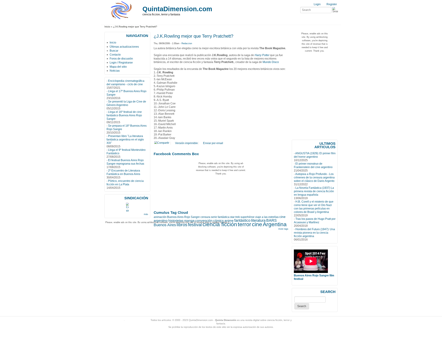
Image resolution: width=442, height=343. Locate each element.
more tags (283, 229)
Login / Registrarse (121, 62)
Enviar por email (213, 143)
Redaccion (186, 43)
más (146, 214)
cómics (218, 220)
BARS (271, 220)
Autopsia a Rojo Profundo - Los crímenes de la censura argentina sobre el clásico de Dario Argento (314, 177)
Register (331, 4)
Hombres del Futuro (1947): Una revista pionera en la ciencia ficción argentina (314, 233)
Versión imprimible (186, 143)
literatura (258, 220)
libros (182, 224)
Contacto (115, 54)
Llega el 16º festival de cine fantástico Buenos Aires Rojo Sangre (124, 115)
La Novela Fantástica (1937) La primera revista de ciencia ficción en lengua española (314, 191)
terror (244, 224)
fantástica (223, 216)
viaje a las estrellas (267, 216)
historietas (176, 220)
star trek (235, 216)
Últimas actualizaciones (124, 46)
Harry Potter (262, 55)
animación (160, 216)
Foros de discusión (121, 58)
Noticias (115, 70)
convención (204, 220)
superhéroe (247, 216)
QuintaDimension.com (177, 9)
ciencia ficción (220, 224)
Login (317, 4)
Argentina (275, 224)
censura (205, 216)
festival (195, 224)
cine (257, 224)
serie (214, 216)
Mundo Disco (271, 62)
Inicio (107, 26)
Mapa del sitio (118, 66)
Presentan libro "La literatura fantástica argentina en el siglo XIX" (125, 139)
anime (229, 220)
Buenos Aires (165, 225)
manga (189, 220)
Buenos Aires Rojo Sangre (183, 216)
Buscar (114, 50)
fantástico (242, 220)
